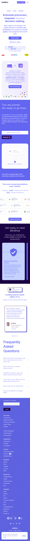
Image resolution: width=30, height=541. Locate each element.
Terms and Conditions (8, 500)
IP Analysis (6, 428)
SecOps (5, 462)
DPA (4, 495)
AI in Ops (5, 468)
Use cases (6, 415)
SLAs (4, 502)
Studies (5, 479)
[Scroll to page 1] (13, 336)
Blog (4, 504)
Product (5, 449)
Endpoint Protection (8, 420)
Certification (6, 483)
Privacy (5, 498)
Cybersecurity (6, 441)
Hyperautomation (7, 456)
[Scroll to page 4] (17, 336)
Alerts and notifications (9, 422)
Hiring (4, 491)
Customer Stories (7, 481)
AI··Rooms (5, 453)
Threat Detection (7, 433)
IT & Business (6, 445)
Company (6, 489)
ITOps (4, 464)
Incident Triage (7, 424)
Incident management (8, 431)
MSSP (4, 470)
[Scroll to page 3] (16, 336)
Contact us (6, 513)
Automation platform (8, 451)
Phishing (5, 426)
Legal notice (6, 509)
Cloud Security (7, 417)
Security (5, 493)
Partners (5, 511)
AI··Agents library (7, 476)
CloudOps (5, 443)
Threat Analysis (7, 435)
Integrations (7, 439)
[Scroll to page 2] (14, 336)
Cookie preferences (8, 506)
